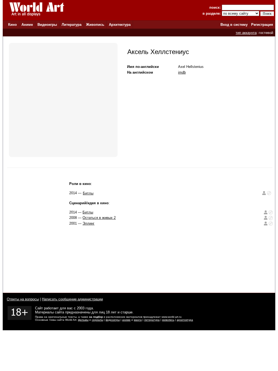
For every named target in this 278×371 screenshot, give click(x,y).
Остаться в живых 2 (99, 218)
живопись (168, 319)
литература (152, 319)
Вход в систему (234, 25)
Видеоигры (47, 25)
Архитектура (120, 25)
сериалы (97, 319)
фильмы (83, 319)
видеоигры (113, 319)
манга (138, 319)
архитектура (185, 319)
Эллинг (88, 223)
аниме (126, 319)
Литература (71, 25)
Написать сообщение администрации (72, 299)
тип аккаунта (246, 33)
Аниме (27, 25)
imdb (182, 72)
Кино (12, 25)
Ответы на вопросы (23, 299)
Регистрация (262, 25)
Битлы (88, 193)
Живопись (95, 25)
